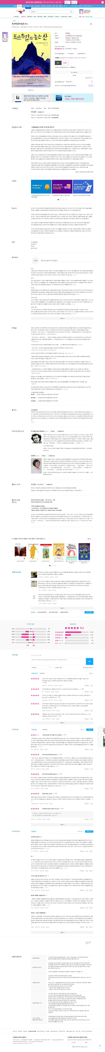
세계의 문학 (47, 117)
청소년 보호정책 (40, 1031)
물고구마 (33, 769)
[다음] (45, 59)
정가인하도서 (51, 16)
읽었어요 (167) (64, 612)
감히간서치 (33, 819)
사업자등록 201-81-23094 (26, 1039)
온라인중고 (43, 6)
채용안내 (20, 1031)
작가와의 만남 (64, 16)
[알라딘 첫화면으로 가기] (21, 12)
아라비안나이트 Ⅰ (46, 561)
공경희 (22, 27)
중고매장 (49, 6)
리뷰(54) (74, 48)
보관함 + (65, 62)
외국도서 (32, 6)
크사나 (39, 590)
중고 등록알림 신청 (59, 81)
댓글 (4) (47, 927)
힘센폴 (43, 710)
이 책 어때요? (89, 612)
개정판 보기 (72, 67)
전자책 (23, 6)
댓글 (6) (47, 890)
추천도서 (57, 16)
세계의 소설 (47, 115)
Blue (43, 691)
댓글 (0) (56, 577)
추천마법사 (29, 16)
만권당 (27, 6)
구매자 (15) (34, 673)
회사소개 (15, 1031)
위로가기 (100, 1046)
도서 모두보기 (41, 484)
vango (43, 719)
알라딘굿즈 (37, 6)
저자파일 (52, 431)
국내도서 (19, 6)
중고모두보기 (88, 77)
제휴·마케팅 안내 (54, 1031)
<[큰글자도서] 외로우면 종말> (62, 488)
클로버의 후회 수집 (58, 561)
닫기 (102, 2)
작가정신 (31, 27)
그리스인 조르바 (20, 561)
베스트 (34, 16)
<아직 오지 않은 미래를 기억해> (56, 448)
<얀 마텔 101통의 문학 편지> (78, 448)
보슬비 (32, 890)
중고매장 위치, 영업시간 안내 (80, 1046)
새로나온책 (39, 16)
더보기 (74, 275)
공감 (91, 685)
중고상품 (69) (74, 72)
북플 (80, 16)
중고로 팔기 (69, 81)
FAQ (86, 1042)
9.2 (64, 48)
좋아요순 (80, 831)
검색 (71, 12)
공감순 (82, 729)
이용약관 (25, 1031)
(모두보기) (46, 450)
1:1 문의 (73, 1042)
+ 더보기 (40, 746)
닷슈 (32, 749)
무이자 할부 (70, 53)
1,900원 (74, 75)
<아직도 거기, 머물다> (84, 472)
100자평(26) (68, 48)
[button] (58, 199)
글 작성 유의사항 (87, 667)
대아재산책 (40, 577)
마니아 (33, 612)
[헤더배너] (85, 11)
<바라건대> (38, 488)
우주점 (53, 6)
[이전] (16, 59)
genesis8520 (45, 700)
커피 (65, 6)
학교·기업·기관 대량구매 (86, 1031)
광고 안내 (78, 1031)
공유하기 (91, 24)
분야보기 (17, 16)
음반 (57, 6)
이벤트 (44, 16)
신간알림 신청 (40, 112)
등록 (89, 661)
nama (32, 907)
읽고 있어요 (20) (53, 612)
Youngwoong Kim (34, 803)
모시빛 (39, 603)
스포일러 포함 (58, 667)
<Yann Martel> (67, 448)
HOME (14, 6)
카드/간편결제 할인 (59, 53)
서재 (83, 16)
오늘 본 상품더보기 (88, 943)
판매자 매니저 (62, 1031)
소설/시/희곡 (40, 115)
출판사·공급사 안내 (70, 1031)
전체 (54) (44, 729)
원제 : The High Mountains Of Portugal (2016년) (51, 27)
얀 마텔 (13, 27)
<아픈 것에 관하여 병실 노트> (55, 472)
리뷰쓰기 (90, 729)
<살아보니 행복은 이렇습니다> (70, 472)
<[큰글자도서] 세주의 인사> (48, 488)
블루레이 (61, 6)
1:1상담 (67, 957)
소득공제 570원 (81, 53)
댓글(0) (45, 749)
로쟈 (32, 851)
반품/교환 (73, 957)
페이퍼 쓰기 (89, 831)
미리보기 (32, 90)
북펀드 (70, 16)
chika (32, 870)
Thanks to (87, 685)
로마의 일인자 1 (33, 561)
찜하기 (91, 851)
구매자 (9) (34, 729)
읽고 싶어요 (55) (42, 612)
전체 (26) (42, 673)
